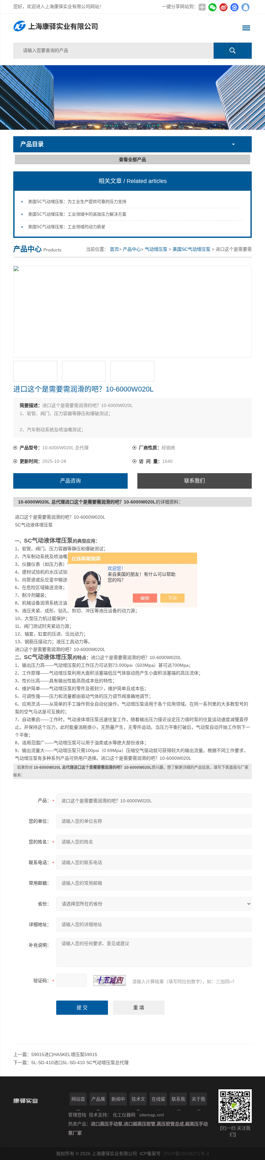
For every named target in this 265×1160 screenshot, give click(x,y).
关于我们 (198, 1100)
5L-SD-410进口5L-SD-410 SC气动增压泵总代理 (80, 1062)
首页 (114, 249)
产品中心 (132, 249)
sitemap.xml (151, 1114)
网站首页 (78, 1100)
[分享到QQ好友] (245, 7)
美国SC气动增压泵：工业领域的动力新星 (66, 226)
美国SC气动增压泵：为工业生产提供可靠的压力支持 (77, 201)
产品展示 (98, 1100)
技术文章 (138, 1100)
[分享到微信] (212, 7)
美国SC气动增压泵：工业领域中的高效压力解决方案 (77, 214)
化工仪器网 (124, 1114)
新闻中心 (118, 1100)
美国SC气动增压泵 (191, 249)
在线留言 (158, 1100)
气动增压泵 (156, 249)
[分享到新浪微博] (223, 7)
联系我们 (194, 480)
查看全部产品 (132, 159)
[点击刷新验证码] (109, 980)
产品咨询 (70, 480)
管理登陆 (77, 1114)
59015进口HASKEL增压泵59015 (64, 1054)
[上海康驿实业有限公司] (84, 28)
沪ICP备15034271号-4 (186, 1153)
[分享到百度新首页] (234, 7)
